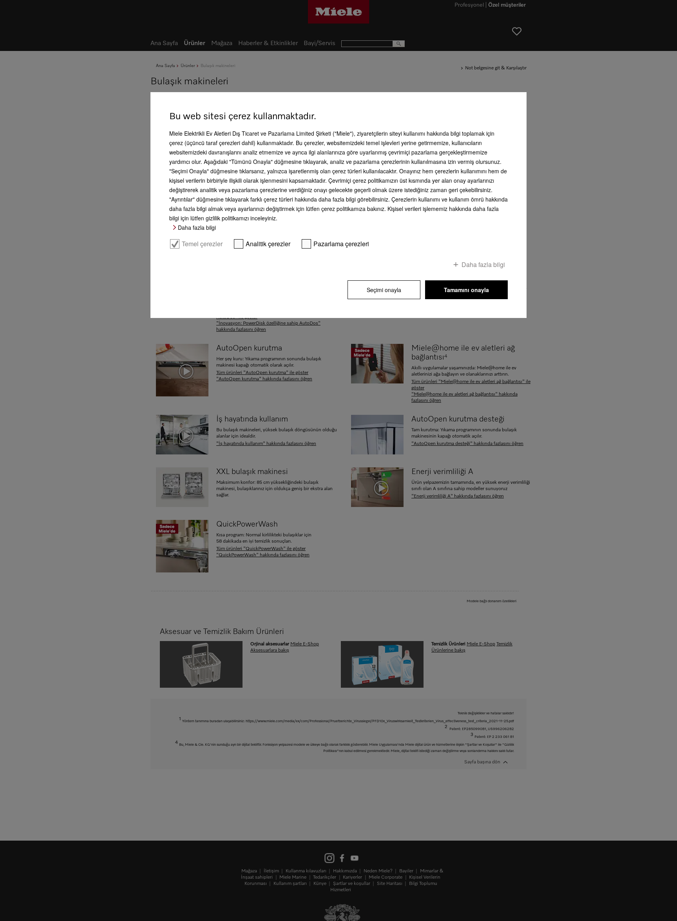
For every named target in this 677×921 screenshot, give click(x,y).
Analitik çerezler (268, 244)
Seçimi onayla (384, 290)
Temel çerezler (202, 244)
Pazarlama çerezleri (341, 244)
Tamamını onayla (466, 290)
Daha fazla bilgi (197, 227)
